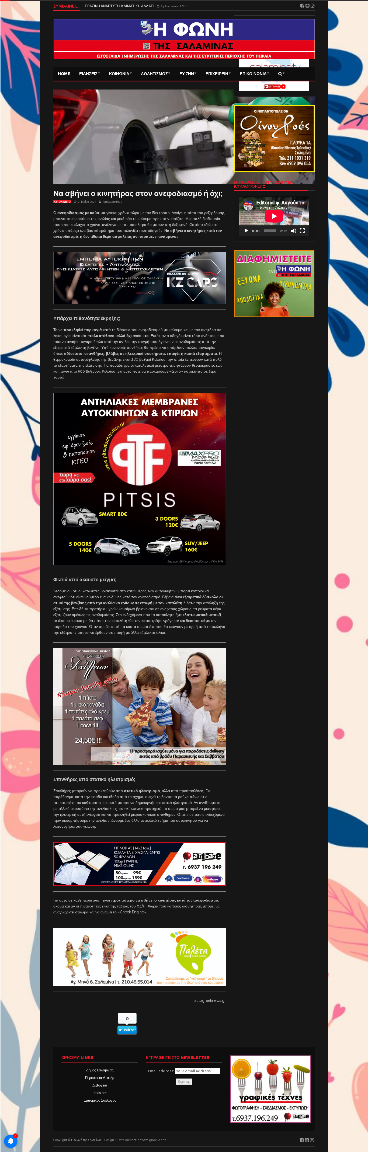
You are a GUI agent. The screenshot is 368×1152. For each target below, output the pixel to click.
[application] (274, 216)
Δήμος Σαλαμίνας (99, 1070)
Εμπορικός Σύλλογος (100, 1100)
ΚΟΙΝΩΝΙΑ (119, 73)
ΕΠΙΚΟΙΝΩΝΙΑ (253, 73)
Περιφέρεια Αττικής (99, 1078)
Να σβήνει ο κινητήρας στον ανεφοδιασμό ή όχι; (138, 193)
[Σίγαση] (293, 230)
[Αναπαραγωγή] (246, 230)
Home (64, 73)
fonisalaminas (112, 202)
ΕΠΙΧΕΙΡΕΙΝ (217, 73)
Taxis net (100, 1093)
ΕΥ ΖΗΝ (186, 73)
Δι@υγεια (99, 1085)
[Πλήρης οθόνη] (302, 230)
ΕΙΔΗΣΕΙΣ (88, 73)
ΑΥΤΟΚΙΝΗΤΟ (62, 202)
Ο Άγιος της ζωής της (101, 6)
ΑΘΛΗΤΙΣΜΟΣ (154, 73)
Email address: (161, 1071)
